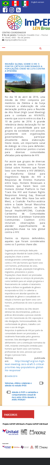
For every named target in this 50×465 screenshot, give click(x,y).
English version (37, 2)
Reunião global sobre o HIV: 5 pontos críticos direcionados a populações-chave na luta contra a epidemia (25, 67)
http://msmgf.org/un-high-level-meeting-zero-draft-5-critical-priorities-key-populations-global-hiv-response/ (25, 366)
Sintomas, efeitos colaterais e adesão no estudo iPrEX (18, 384)
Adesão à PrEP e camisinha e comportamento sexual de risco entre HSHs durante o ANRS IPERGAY (25, 396)
